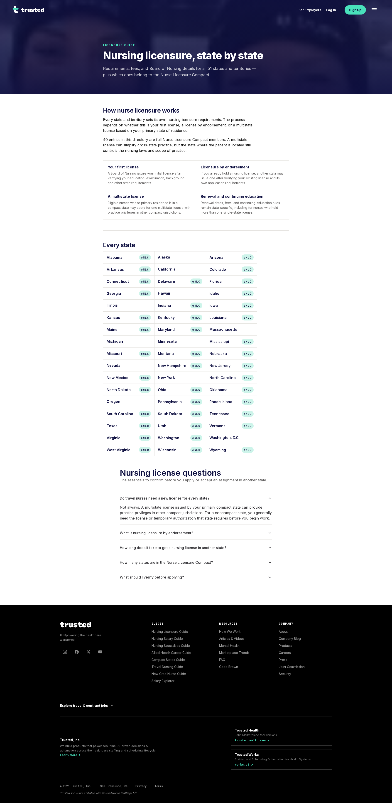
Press (283, 660)
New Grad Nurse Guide (169, 674)
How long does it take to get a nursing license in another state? (173, 547)
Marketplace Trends (234, 653)
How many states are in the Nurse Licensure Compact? (166, 562)
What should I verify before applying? (152, 577)
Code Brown (228, 667)
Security (285, 674)
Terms (158, 786)
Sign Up (355, 10)
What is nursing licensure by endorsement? (156, 533)
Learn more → (70, 755)
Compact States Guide (168, 660)
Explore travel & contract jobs (84, 705)
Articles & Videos (232, 638)
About (283, 631)
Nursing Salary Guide (167, 638)
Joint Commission (292, 667)
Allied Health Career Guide (171, 653)
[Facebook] (77, 652)
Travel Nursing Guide (167, 667)
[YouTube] (100, 652)
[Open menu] (374, 10)
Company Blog (290, 638)
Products (285, 646)
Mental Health (229, 646)
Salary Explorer (163, 681)
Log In (331, 10)
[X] (88, 652)
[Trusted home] (28, 9)
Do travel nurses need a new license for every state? (165, 498)
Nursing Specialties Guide (171, 646)
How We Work (230, 631)
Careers (285, 653)
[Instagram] (65, 652)
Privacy (141, 786)
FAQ (222, 660)
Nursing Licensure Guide (170, 631)
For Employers (310, 10)
